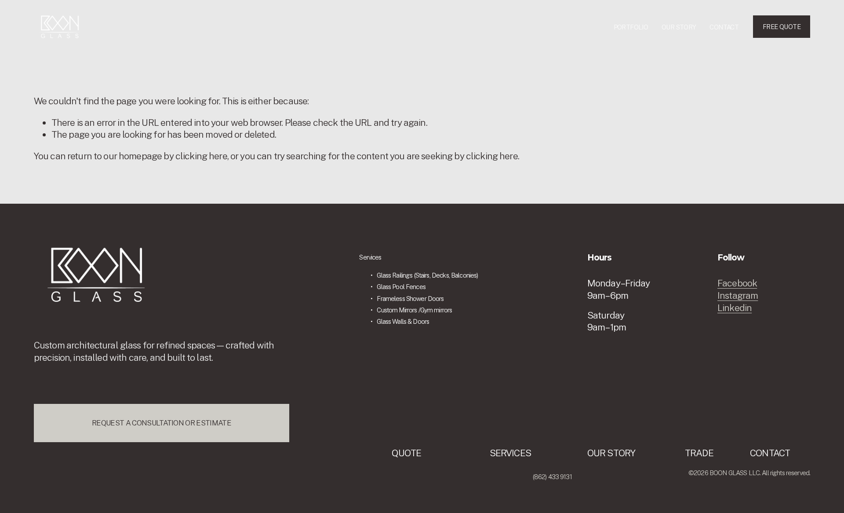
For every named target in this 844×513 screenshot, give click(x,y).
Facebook (737, 283)
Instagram (737, 295)
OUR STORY (679, 27)
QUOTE (406, 452)
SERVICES (510, 452)
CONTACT (723, 27)
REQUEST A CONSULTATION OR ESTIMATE (161, 422)
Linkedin (734, 307)
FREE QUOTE (781, 26)
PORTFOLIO (631, 27)
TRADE (699, 452)
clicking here (201, 155)
